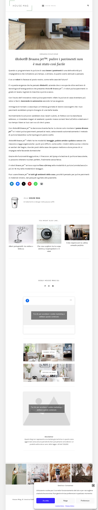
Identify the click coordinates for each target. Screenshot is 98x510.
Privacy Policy (69, 506)
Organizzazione (49, 54)
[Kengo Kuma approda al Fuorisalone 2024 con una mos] (60, 474)
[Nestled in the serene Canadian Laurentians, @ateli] (82, 474)
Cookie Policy (59, 506)
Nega (65, 501)
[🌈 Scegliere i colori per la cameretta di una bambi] (38, 474)
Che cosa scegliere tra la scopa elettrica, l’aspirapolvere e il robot (49, 248)
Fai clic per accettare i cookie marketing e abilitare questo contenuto (49, 315)
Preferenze (85, 501)
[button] (93, 485)
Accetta (46, 501)
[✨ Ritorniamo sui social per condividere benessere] (16, 474)
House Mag (34, 198)
